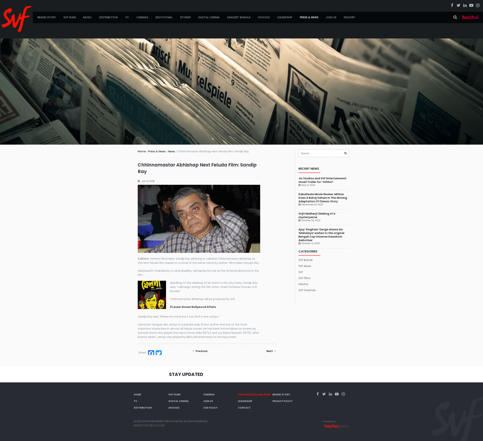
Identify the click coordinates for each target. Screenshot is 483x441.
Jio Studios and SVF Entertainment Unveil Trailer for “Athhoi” (322, 180)
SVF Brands (305, 260)
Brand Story (46, 17)
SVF (300, 272)
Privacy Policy (282, 401)
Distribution (108, 17)
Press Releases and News (254, 394)
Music (87, 17)
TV (127, 17)
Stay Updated (186, 374)
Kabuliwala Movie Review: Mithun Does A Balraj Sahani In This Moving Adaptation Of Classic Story (322, 197)
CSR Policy (210, 407)
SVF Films (69, 17)
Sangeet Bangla (239, 17)
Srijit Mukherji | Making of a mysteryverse (316, 215)
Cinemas (142, 17)
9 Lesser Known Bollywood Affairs (193, 307)
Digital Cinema (209, 17)
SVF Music (304, 266)
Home (142, 151)
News (171, 151)
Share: (142, 352)
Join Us (331, 17)
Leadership (284, 17)
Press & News (309, 17)
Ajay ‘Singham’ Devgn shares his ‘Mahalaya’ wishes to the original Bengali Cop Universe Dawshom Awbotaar (321, 235)
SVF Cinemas (307, 290)
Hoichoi (264, 17)
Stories (185, 17)
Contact (244, 407)
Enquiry (349, 17)
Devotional (163, 17)
